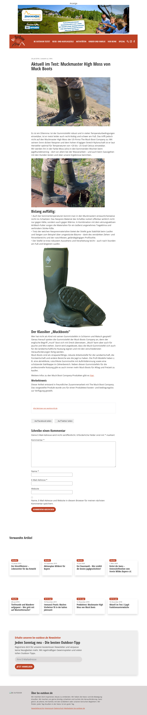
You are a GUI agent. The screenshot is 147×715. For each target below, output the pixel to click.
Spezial (122, 41)
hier (92, 375)
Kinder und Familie (97, 41)
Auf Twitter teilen (64, 421)
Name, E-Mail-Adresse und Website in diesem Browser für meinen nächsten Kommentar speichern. (68, 502)
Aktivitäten (81, 41)
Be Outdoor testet (42, 41)
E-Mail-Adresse (39, 480)
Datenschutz (59, 708)
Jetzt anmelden (24, 666)
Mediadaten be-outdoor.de (74, 708)
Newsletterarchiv (37, 708)
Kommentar (37, 440)
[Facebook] (134, 41)
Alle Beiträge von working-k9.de (45, 408)
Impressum (49, 708)
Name (35, 471)
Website (35, 488)
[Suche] (127, 41)
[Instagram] (131, 41)
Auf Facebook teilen (42, 421)
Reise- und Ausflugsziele (63, 41)
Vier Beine (112, 41)
